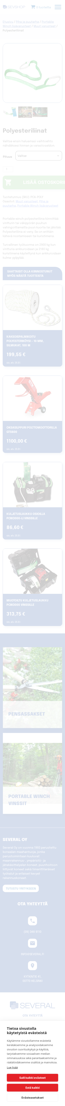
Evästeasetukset (32, 1097)
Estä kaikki (32, 1087)
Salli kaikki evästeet (32, 1077)
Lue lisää (12, 1067)
